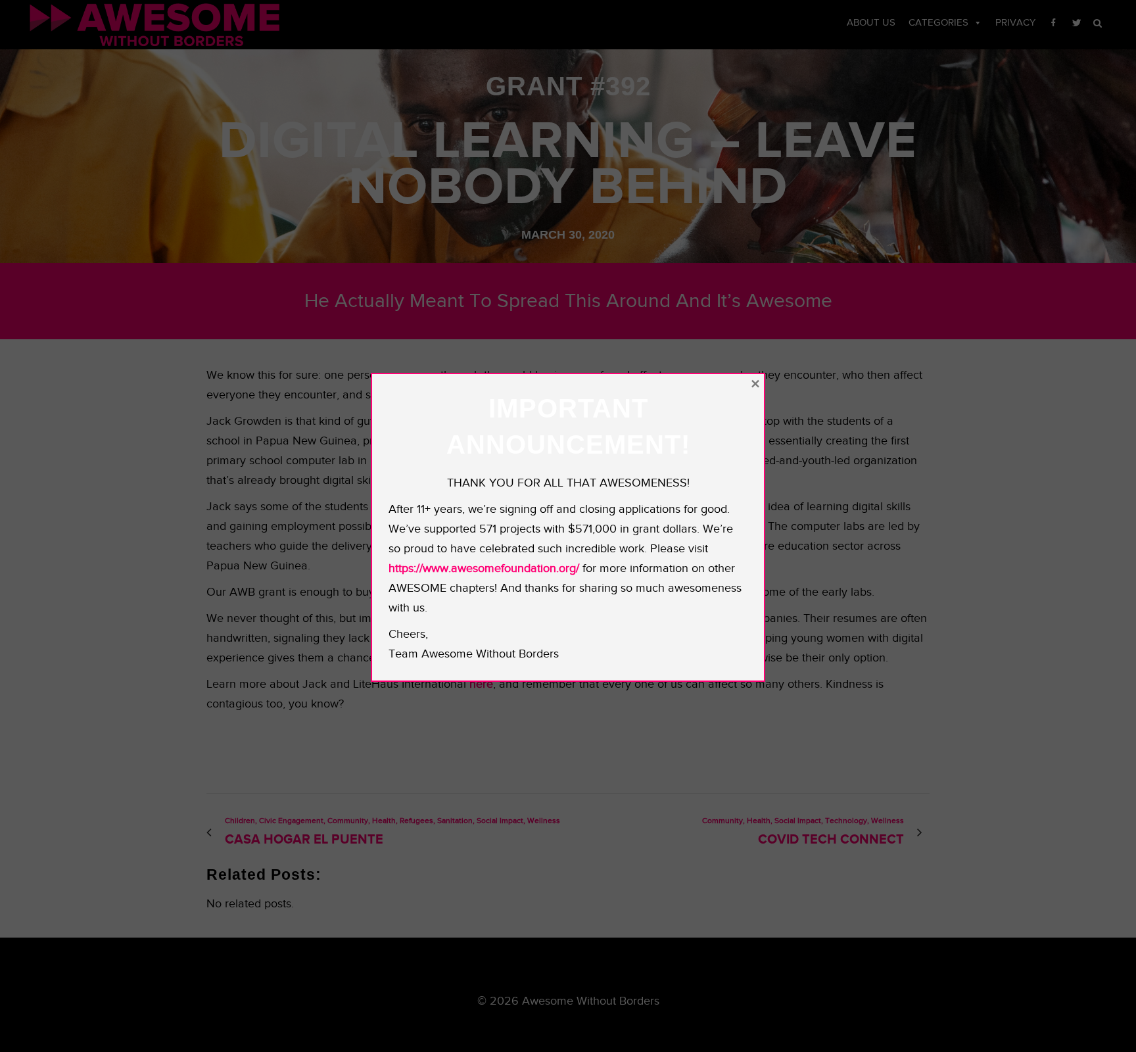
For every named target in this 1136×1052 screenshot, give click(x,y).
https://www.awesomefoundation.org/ (484, 568)
